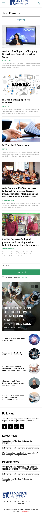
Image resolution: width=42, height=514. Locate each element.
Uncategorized (8, 200)
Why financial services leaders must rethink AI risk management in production (13, 397)
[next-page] (36, 286)
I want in (20, 272)
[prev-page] (32, 286)
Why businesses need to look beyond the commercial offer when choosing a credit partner (14, 368)
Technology (7, 60)
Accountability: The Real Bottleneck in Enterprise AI (12, 354)
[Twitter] (22, 426)
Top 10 (4, 149)
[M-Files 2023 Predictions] (21, 130)
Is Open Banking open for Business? (16, 101)
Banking (5, 106)
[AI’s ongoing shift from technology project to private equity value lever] (34, 383)
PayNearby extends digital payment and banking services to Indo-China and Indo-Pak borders (20, 242)
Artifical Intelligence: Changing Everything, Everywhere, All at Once (19, 53)
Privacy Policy (23, 277)
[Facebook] (4, 426)
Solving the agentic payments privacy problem (13, 339)
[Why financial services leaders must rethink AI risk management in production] (34, 397)
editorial (6, 328)
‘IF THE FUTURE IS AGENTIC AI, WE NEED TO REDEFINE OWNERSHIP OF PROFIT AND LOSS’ (20, 316)
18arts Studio (25, 511)
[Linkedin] (16, 426)
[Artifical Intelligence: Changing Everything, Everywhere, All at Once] (21, 36)
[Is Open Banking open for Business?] (21, 85)
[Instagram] (10, 426)
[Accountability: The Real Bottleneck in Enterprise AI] (34, 354)
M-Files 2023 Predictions (15, 145)
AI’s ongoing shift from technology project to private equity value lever (13, 383)
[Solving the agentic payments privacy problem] (34, 339)
